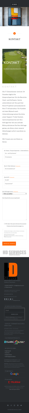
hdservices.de (8, 287)
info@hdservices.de (19, 285)
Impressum (8, 351)
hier (4, 235)
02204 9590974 (9, 285)
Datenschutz (8, 354)
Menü (15, 4)
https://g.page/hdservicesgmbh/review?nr (12, 361)
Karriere (7, 352)
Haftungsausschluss (10, 356)
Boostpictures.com (16, 300)
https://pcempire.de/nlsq (14, 389)
